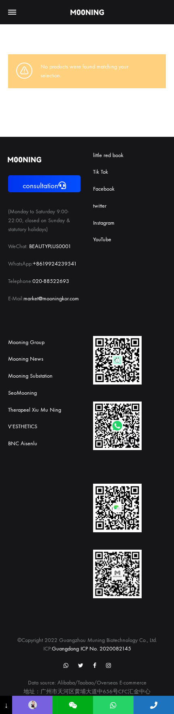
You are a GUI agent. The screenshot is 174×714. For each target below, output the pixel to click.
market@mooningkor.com (51, 298)
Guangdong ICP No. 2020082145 (91, 648)
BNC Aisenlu (22, 443)
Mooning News (25, 358)
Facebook (104, 188)
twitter (99, 205)
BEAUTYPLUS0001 (50, 246)
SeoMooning (22, 392)
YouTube (102, 239)
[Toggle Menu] (12, 12)
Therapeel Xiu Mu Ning (34, 409)
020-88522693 (50, 281)
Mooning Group (26, 342)
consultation (40, 185)
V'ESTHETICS (22, 426)
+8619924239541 (55, 263)
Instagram (104, 222)
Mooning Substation (30, 375)
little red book (108, 155)
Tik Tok (100, 171)
